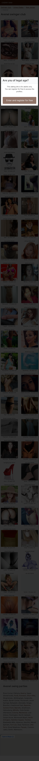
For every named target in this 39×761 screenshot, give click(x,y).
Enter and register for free (19, 100)
